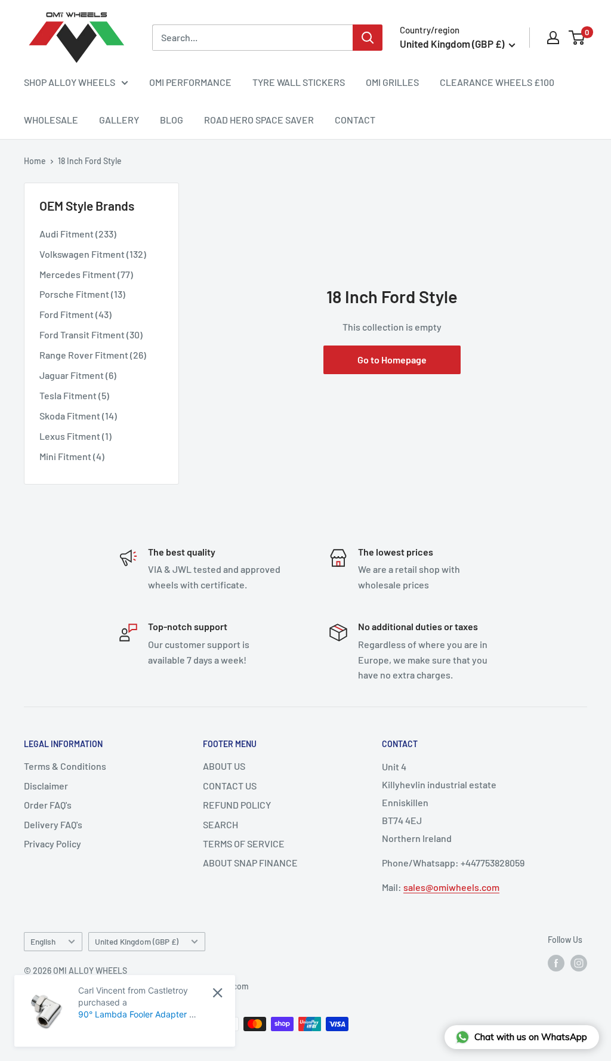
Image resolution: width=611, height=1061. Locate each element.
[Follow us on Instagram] (578, 963)
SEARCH (220, 824)
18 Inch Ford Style (90, 161)
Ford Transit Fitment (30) (91, 334)
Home (35, 161)
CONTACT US (230, 785)
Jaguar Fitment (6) (77, 375)
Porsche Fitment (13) (82, 294)
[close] (217, 993)
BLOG (171, 119)
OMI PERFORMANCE (190, 82)
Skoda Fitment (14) (78, 415)
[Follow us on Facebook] (556, 963)
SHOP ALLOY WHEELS (69, 82)
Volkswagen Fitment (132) (92, 254)
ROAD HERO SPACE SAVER (259, 119)
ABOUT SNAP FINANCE (250, 862)
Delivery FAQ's (53, 824)
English (42, 941)
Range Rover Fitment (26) (92, 354)
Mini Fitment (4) (71, 456)
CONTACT (355, 119)
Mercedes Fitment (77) (86, 274)
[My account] (553, 37)
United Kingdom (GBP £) (136, 941)
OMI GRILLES (392, 82)
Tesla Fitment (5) (74, 395)
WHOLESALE (51, 119)
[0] (577, 37)
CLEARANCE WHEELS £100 (497, 82)
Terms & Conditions (65, 766)
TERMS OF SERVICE (244, 843)
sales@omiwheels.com (451, 887)
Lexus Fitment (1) (75, 436)
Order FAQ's (48, 804)
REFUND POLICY (237, 804)
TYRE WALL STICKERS (298, 82)
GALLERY (119, 119)
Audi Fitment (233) (77, 233)
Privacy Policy (52, 843)
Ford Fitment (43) (75, 314)
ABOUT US (224, 766)
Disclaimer (46, 785)
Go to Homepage (392, 359)
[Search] (367, 37)
